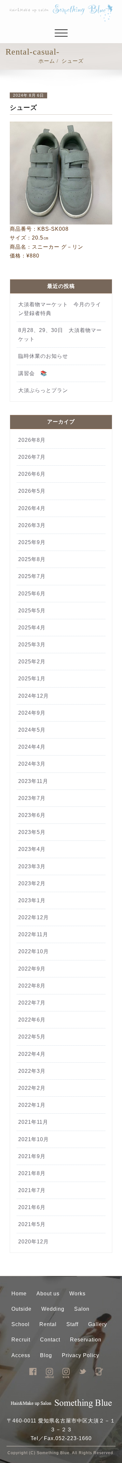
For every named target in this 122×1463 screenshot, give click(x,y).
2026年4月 (32, 508)
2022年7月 (32, 1003)
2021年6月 (32, 1207)
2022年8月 (32, 986)
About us (48, 1293)
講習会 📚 (32, 373)
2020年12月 (33, 1241)
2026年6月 (32, 474)
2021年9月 (32, 1156)
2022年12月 (33, 917)
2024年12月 (33, 696)
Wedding (52, 1309)
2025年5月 (32, 610)
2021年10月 (33, 1139)
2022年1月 (32, 1105)
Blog (46, 1355)
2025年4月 (32, 627)
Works (77, 1293)
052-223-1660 (73, 1438)
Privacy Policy (80, 1355)
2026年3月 (32, 525)
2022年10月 (33, 951)
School (20, 1324)
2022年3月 (32, 1071)
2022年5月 (32, 1036)
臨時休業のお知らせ (46, 356)
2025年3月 (32, 644)
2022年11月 (33, 934)
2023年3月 (32, 866)
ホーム (46, 61)
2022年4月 (32, 1054)
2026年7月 (32, 457)
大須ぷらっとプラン (43, 390)
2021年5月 (32, 1224)
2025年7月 (32, 576)
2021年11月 (33, 1122)
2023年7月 (32, 798)
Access (20, 1355)
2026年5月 (32, 491)
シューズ (72, 61)
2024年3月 (32, 764)
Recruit (20, 1339)
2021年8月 (32, 1173)
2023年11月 (33, 781)
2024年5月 (32, 730)
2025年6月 (32, 593)
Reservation (86, 1339)
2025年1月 (32, 678)
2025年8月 (32, 559)
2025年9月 (32, 542)
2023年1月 (32, 900)
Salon (81, 1309)
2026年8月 (32, 440)
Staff (72, 1324)
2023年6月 (32, 815)
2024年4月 (32, 747)
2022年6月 (32, 1019)
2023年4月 (32, 849)
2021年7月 (32, 1190)
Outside (21, 1309)
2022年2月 (32, 1088)
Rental (48, 1324)
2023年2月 (32, 883)
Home (19, 1293)
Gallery (97, 1324)
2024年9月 (32, 713)
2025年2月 (32, 661)
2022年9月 (32, 969)
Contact (50, 1339)
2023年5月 (32, 832)
